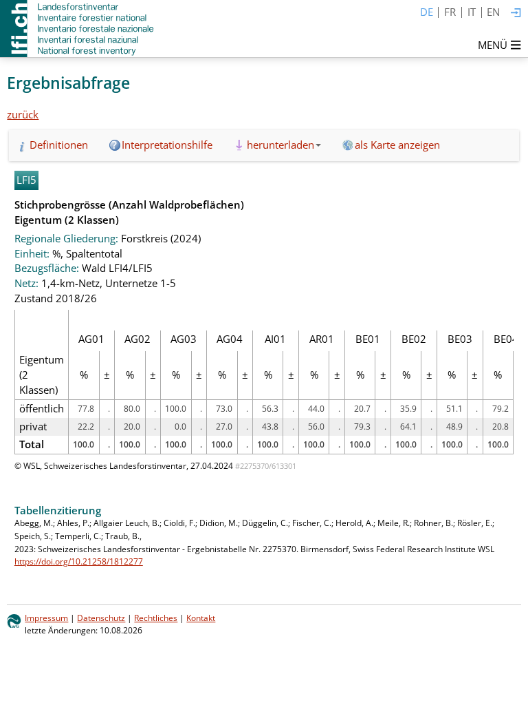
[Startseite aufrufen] (78, 28)
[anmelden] (516, 13)
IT (472, 12)
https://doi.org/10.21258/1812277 (78, 561)
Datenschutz (101, 618)
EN (493, 12)
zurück (22, 114)
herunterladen (280, 144)
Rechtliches (155, 618)
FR (450, 12)
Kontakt (200, 618)
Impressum (46, 618)
